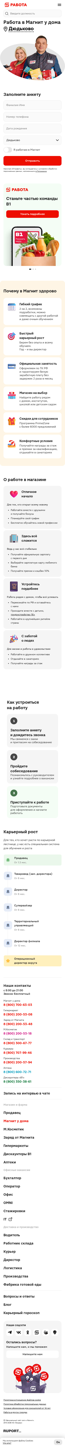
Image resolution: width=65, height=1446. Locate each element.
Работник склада (18, 1243)
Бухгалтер (12, 1178)
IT (5, 1219)
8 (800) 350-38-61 (17, 1081)
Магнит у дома (16, 1121)
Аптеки (9, 1162)
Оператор (11, 1186)
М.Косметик (13, 1129)
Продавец (12, 1113)
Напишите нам (32, 1354)
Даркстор (11, 1260)
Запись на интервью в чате (26, 1093)
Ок (58, 1442)
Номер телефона (17, 116)
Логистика (12, 1268)
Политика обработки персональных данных (24, 1404)
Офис (8, 1194)
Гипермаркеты (15, 1146)
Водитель (11, 1235)
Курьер (9, 1251)
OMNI (8, 1203)
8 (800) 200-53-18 (17, 1033)
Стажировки (14, 1211)
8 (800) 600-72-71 (17, 1072)
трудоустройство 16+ (23, 614)
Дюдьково (21, 28)
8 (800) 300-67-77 (17, 1043)
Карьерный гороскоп (21, 1313)
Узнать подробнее (32, 214)
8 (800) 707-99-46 (17, 1052)
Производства (15, 1276)
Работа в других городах (15, 1412)
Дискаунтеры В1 (17, 1154)
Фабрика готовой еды (22, 1284)
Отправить (32, 160)
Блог (7, 1305)
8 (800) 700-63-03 (17, 1005)
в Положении (41, 171)
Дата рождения (16, 128)
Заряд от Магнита (18, 1137)
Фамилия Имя (15, 105)
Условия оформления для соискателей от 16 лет (27, 1408)
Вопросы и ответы (18, 1296)
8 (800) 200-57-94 (17, 1062)
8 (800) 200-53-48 (17, 1024)
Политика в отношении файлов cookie (22, 1400)
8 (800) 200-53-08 (17, 1014)
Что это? (7, 1443)
